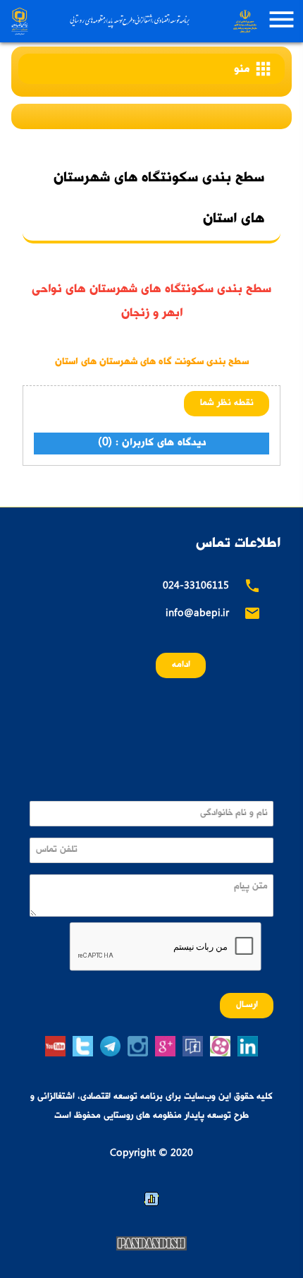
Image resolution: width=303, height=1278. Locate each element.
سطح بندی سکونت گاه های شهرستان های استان (152, 362)
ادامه (181, 665)
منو (253, 69)
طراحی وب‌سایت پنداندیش (151, 1243)
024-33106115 (196, 586)
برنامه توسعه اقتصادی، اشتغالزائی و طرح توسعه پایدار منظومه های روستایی (133, 21)
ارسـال (247, 1005)
